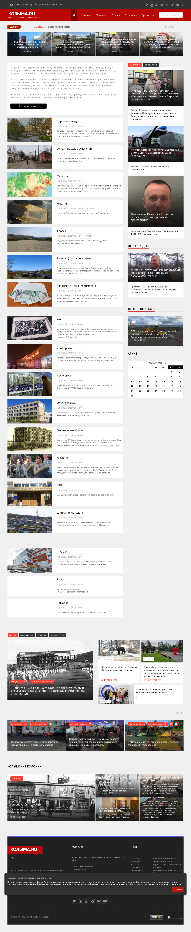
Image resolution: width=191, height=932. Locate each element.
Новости (84, 15)
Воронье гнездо (67, 121)
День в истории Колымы (42, 682)
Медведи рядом (109, 680)
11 (140, 381)
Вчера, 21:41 (148, 659)
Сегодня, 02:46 (18, 682)
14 (163, 381)
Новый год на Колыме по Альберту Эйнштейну (161, 778)
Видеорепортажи (19, 724)
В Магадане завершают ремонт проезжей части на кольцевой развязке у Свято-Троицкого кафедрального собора (154, 334)
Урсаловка (64, 375)
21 (163, 386)
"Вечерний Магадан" (163, 861)
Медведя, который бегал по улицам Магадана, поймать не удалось (119, 668)
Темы (115, 15)
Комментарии (151, 65)
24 (132, 390)
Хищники (90, 208)
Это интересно (57, 635)
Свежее (12, 635)
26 (148, 390)
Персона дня (138, 246)
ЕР (137, 697)
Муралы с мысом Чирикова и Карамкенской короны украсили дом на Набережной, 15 (29, 44)
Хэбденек (63, 457)
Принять (177, 889)
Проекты (130, 15)
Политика (42, 635)
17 (132, 386)
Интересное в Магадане (165, 858)
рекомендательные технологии (165, 884)
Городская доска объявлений (167, 864)
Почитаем (16, 778)
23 (179, 386)
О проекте (136, 867)
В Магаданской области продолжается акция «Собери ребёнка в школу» (156, 691)
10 (132, 381)
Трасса (61, 231)
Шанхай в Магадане (70, 512)
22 (171, 386)
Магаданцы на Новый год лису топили (115, 783)
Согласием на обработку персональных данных (98, 884)
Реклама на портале (136, 872)
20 (155, 386)
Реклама (157, 867)
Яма (59, 579)
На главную (136, 858)
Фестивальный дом (70, 430)
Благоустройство (152, 680)
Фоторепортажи (141, 309)
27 (155, 390)
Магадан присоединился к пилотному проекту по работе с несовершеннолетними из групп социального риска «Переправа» (94, 741)
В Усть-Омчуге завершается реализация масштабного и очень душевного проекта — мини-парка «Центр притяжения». (109, 26)
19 (148, 386)
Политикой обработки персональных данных (47, 884)
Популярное (135, 65)
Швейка (62, 552)
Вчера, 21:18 (105, 701)
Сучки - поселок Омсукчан (74, 148)
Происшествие (27, 635)
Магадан (100, 15)
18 (140, 386)
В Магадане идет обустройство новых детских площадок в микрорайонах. (153, 743)
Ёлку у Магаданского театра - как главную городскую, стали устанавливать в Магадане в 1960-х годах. (116, 790)
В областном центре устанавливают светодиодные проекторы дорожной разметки (73, 44)
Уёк (59, 319)
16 (179, 381)
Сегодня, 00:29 (107, 659)
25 (140, 390)
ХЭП (59, 485)
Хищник (62, 203)
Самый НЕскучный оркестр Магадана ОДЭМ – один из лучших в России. (114, 815)
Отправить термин (28, 106)
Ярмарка (62, 602)
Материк (63, 176)
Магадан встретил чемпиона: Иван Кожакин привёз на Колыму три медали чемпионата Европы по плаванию (117, 43)
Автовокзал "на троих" (26, 804)
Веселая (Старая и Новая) (74, 258)
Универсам (64, 348)
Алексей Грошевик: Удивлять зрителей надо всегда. (114, 809)
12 (148, 381)
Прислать (146, 15)
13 (155, 381)
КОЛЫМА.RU (21, 14)
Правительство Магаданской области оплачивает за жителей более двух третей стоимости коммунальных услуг (161, 43)
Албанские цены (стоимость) (76, 285)
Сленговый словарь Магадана (70, 126)
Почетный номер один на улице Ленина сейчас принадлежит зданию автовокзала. (48, 810)
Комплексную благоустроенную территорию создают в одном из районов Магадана (34, 743)
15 (171, 381)
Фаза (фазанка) (66, 403)
